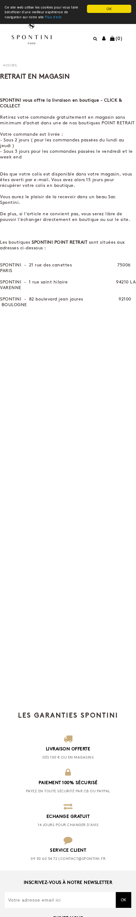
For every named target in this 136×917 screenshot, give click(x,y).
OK (109, 8)
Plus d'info (53, 17)
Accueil (10, 65)
